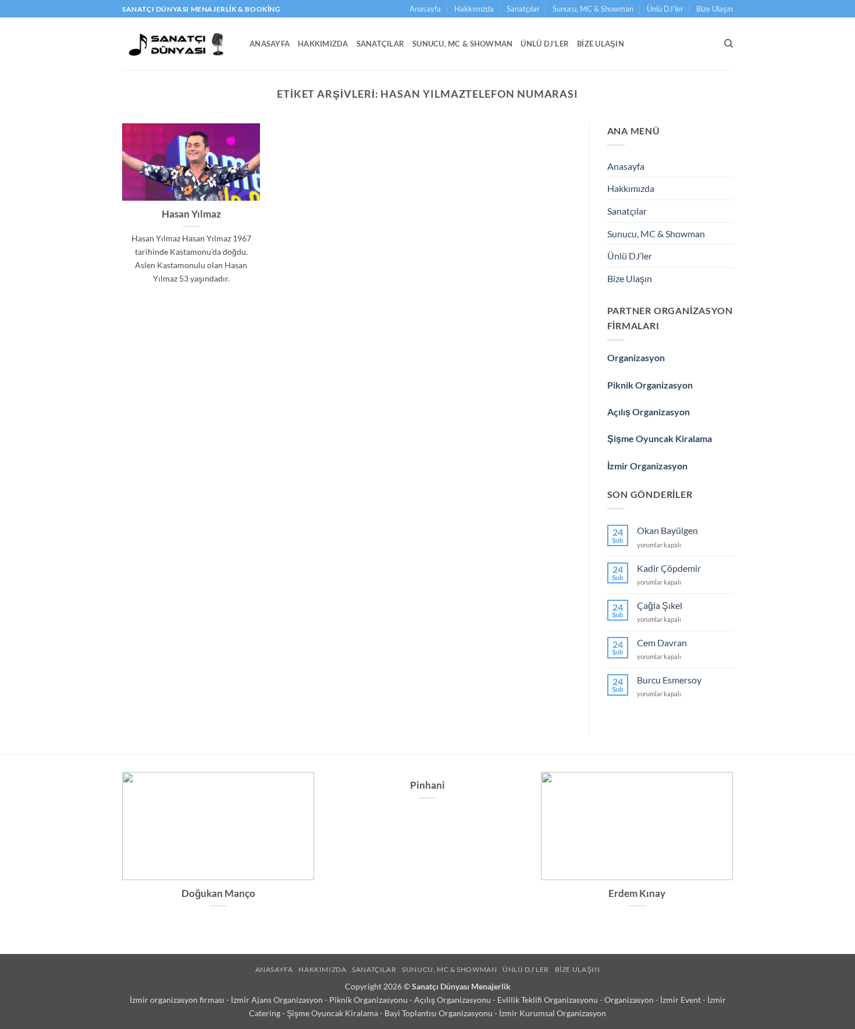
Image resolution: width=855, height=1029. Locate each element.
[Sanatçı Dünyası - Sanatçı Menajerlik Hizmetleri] (177, 43)
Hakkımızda (474, 8)
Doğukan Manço (218, 893)
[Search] (728, 44)
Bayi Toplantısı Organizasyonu (439, 1013)
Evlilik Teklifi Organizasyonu (548, 1000)
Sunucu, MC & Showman (593, 8)
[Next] (735, 855)
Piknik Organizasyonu (369, 1000)
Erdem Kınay (636, 893)
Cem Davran (662, 642)
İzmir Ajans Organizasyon (278, 1000)
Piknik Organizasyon (650, 384)
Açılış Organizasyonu (453, 1000)
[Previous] (120, 855)
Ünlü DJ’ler (665, 8)
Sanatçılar (523, 8)
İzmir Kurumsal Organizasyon (552, 1013)
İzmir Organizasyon (647, 465)
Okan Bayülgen (667, 530)
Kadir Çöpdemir (669, 568)
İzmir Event (681, 1000)
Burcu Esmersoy (669, 679)
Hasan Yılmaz (191, 214)
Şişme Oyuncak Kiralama (659, 438)
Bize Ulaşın (714, 8)
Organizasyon (636, 357)
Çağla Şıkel (659, 605)
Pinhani (427, 785)
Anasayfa (425, 8)
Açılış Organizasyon (648, 411)
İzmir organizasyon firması (178, 1000)
